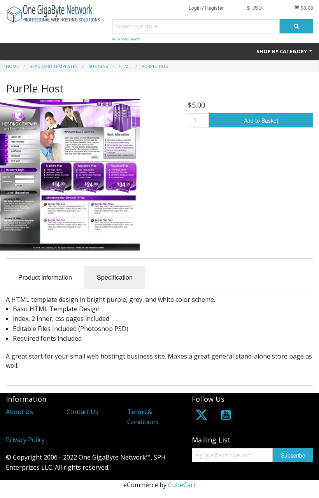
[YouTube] (226, 416)
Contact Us (82, 411)
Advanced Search (126, 39)
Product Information (45, 277)
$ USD (254, 7)
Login (195, 7)
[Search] (296, 26)
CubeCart (182, 485)
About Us (19, 411)
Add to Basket (261, 120)
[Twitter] (201, 416)
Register (214, 7)
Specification (115, 277)
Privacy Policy (25, 439)
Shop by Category (282, 51)
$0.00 (306, 7)
